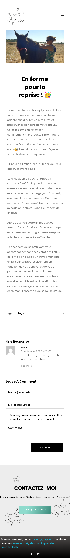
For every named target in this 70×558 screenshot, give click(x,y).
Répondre (26, 366)
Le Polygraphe (41, 539)
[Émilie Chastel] (15, 16)
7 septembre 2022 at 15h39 (36, 351)
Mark (24, 347)
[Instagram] (38, 554)
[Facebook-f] (32, 554)
